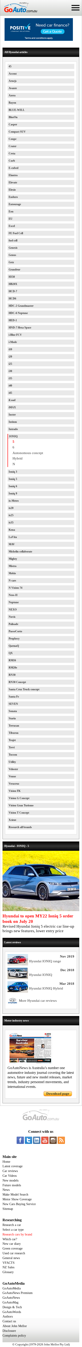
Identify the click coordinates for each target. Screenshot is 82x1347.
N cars (12, 580)
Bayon (12, 102)
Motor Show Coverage (17, 1199)
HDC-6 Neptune (18, 313)
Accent (13, 73)
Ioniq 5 (13, 479)
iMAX (12, 407)
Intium (13, 421)
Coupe (12, 139)
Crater (12, 146)
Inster (12, 414)
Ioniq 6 (13, 486)
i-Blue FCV (15, 334)
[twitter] (28, 1140)
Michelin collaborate (20, 551)
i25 (10, 363)
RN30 (12, 674)
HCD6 (12, 298)
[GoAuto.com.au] (18, 14)
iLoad (12, 400)
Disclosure (9, 1330)
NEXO (13, 609)
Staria (12, 718)
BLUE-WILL (17, 110)
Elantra (13, 175)
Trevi (12, 747)
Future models (12, 1185)
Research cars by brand (17, 1234)
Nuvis (12, 616)
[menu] (75, 7)
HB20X (13, 284)
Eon (11, 211)
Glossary (8, 1272)
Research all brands (20, 827)
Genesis (13, 247)
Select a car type (13, 1229)
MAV (12, 544)
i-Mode (13, 342)
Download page (57, 1093)
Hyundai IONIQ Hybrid (46, 988)
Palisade (13, 624)
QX (11, 653)
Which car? (10, 1239)
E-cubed (13, 168)
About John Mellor (15, 1326)
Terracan (14, 725)
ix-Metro (14, 500)
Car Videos (10, 1175)
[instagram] (53, 1140)
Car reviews (10, 1171)
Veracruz (14, 783)
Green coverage (13, 1248)
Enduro (13, 197)
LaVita (13, 537)
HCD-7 (13, 291)
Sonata (13, 711)
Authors (8, 1316)
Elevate (13, 182)
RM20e (13, 667)
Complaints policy (14, 1335)
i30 (10, 371)
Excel (12, 226)
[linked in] (37, 1140)
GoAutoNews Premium (18, 1293)
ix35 (11, 522)
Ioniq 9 (13, 493)
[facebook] (20, 1140)
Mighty (13, 558)
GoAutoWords (12, 1312)
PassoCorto (15, 631)
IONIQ (13, 436)
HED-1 (13, 320)
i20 (10, 356)
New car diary (12, 1243)
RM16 (12, 660)
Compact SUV (17, 131)
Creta (12, 153)
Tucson (13, 754)
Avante (13, 88)
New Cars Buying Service (19, 1204)
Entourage (15, 204)
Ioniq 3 (13, 471)
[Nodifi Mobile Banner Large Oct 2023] (39, 39)
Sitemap (8, 1209)
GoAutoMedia (12, 1288)
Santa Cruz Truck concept (24, 689)
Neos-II (13, 595)
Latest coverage (13, 1166)
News (6, 1189)
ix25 (11, 515)
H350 (12, 276)
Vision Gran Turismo (21, 805)
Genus (12, 255)
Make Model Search (15, 1194)
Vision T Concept (19, 812)
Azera (12, 95)
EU (11, 218)
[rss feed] (61, 1140)
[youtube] (45, 1140)
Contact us (9, 1321)
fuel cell (13, 240)
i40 (10, 385)
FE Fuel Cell (16, 233)
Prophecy (14, 638)
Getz (11, 262)
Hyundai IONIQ (40, 975)
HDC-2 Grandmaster (21, 305)
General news (11, 1258)
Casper (13, 124)
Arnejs (13, 81)
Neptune (14, 602)
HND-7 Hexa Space (20, 327)
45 (10, 66)
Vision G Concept (19, 798)
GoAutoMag (10, 1302)
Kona (12, 529)
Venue (12, 776)
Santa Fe (14, 696)
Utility (12, 761)
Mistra (12, 566)
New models (10, 1180)
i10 (10, 349)
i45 (10, 392)
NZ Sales (8, 1267)
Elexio (12, 189)
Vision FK (14, 791)
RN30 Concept (17, 682)
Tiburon (13, 732)
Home (6, 1161)
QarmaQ (14, 645)
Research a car (12, 1225)
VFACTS (9, 1262)
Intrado (13, 429)
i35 (10, 378)
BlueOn (13, 117)
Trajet (12, 740)
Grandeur (14, 269)
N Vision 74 (15, 587)
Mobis (12, 573)
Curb (12, 160)
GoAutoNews (11, 1297)
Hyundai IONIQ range (45, 961)
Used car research (14, 1253)
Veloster (13, 769)
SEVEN (13, 703)
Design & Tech (12, 1307)
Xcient (12, 820)
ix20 (11, 508)
